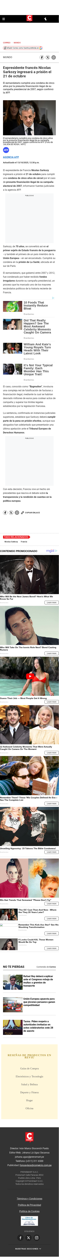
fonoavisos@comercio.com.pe (35, 1165)
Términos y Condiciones (29, 1198)
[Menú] (4, 19)
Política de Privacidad (29, 1205)
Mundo (7, 57)
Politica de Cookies (29, 1211)
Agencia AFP (11, 157)
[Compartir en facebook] (42, 57)
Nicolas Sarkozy (11, 542)
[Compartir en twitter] (48, 57)
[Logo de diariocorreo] (29, 18)
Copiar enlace (32, 512)
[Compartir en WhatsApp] (53, 57)
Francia (24, 542)
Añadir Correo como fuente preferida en (23, 48)
